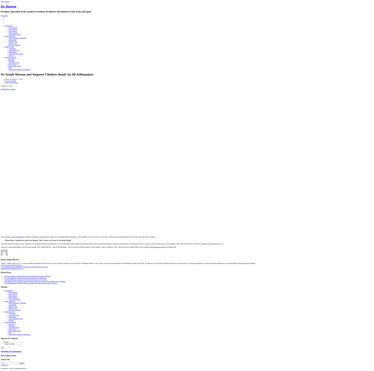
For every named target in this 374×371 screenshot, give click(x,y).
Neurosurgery (9, 26)
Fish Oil (11, 55)
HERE (18, 247)
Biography (12, 61)
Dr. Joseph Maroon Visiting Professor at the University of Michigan (25, 278)
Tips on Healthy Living (16, 54)
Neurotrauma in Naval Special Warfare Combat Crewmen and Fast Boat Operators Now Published (35, 281)
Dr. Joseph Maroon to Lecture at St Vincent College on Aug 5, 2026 (26, 280)
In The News (13, 64)
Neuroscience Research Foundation (19, 69)
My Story (11, 59)
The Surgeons (13, 27)
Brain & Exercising (14, 45)
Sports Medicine (10, 36)
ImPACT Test (13, 41)
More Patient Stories (15, 66)
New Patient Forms (14, 34)
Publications (12, 52)
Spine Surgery (13, 29)
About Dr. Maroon (10, 57)
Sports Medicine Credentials (17, 38)
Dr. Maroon (8, 6)
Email (6, 342)
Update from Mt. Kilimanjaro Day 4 (13, 268)
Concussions (12, 40)
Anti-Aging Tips (14, 50)
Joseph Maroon (11, 81)
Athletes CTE (13, 43)
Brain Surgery (13, 31)
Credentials (12, 48)
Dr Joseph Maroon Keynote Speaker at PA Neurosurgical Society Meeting (27, 276)
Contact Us (4, 365)
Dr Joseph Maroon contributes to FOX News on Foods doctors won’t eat (24, 267)
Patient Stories (13, 33)
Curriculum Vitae (14, 62)
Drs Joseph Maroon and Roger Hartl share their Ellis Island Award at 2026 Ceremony (31, 283)
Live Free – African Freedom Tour (14, 237)
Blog (10, 68)
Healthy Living (9, 47)
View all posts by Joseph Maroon (12, 265)
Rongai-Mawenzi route (157, 247)
